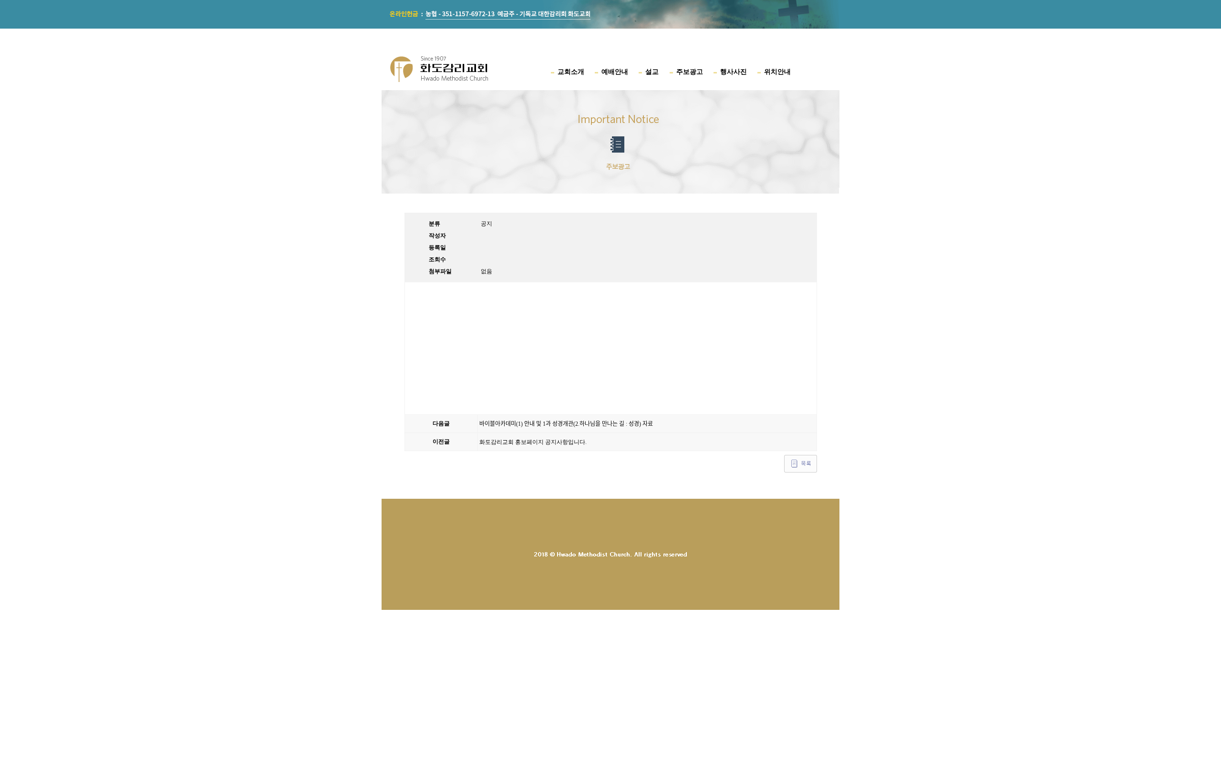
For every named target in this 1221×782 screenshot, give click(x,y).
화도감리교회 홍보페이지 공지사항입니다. (533, 442)
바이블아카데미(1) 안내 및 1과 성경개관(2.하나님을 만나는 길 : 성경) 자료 (566, 424)
